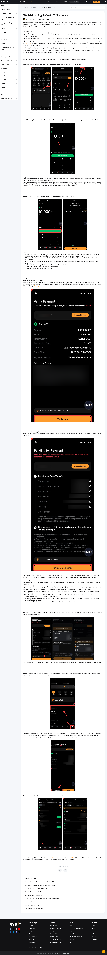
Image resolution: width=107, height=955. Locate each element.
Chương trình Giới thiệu (55, 933)
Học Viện (72, 939)
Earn (92, 931)
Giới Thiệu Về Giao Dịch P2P (32, 902)
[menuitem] (9, 5)
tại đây (72, 858)
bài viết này (29, 43)
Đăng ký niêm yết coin (55, 939)
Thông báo (32, 933)
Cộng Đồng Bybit (33, 931)
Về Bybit (31, 925)
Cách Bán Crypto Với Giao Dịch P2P (33, 891)
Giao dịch (93, 925)
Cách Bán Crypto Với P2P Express (33, 905)
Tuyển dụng (32, 942)
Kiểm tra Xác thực (74, 947)
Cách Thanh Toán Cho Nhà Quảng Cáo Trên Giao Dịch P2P (39, 881)
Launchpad (93, 933)
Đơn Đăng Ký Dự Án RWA (56, 942)
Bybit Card (93, 936)
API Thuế (52, 945)
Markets (17, 1)
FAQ (71, 925)
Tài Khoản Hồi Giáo (33, 945)
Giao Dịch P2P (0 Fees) (55, 928)
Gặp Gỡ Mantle (32, 928)
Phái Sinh (93, 928)
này (55, 180)
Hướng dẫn (72, 931)
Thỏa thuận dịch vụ (57, 953)
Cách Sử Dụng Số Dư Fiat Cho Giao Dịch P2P (36, 888)
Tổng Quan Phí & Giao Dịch (35, 947)
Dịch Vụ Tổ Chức (54, 936)
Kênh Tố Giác (32, 939)
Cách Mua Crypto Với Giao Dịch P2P (34, 895)
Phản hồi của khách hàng (76, 936)
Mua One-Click (53, 925)
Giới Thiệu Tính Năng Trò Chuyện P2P (34, 908)
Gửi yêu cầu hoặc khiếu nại (76, 928)
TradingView (94, 939)
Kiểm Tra (52, 947)
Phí (70, 942)
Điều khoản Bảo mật (66, 953)
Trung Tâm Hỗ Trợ (74, 933)
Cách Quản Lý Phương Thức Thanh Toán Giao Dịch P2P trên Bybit (41, 885)
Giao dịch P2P (36, 7)
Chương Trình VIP (54, 931)
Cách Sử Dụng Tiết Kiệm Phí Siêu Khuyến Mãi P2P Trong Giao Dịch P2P (42, 898)
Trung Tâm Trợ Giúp (26, 7)
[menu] (9, 52)
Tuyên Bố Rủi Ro (33, 936)
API (70, 945)
